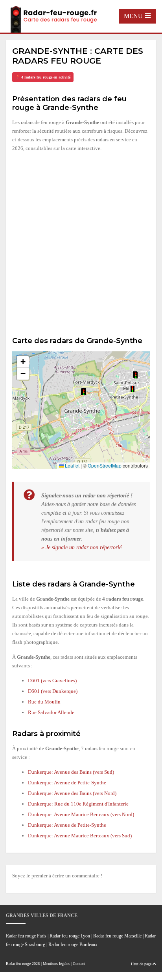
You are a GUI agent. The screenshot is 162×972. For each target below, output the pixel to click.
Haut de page (142, 964)
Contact (79, 963)
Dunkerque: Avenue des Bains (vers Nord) (72, 793)
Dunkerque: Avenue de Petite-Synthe (67, 783)
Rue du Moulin (44, 702)
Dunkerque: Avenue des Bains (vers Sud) (71, 772)
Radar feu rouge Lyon (70, 936)
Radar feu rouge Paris (26, 936)
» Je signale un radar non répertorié (81, 547)
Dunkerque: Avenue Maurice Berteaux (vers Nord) (81, 814)
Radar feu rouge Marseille (117, 936)
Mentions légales (56, 963)
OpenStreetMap (105, 465)
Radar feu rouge (18, 963)
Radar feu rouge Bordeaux (73, 944)
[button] (132, 389)
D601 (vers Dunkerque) (52, 691)
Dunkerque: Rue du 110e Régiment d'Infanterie (78, 804)
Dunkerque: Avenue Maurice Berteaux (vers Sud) (80, 836)
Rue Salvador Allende (51, 712)
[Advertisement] (81, 243)
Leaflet (71, 465)
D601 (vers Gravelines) (52, 680)
